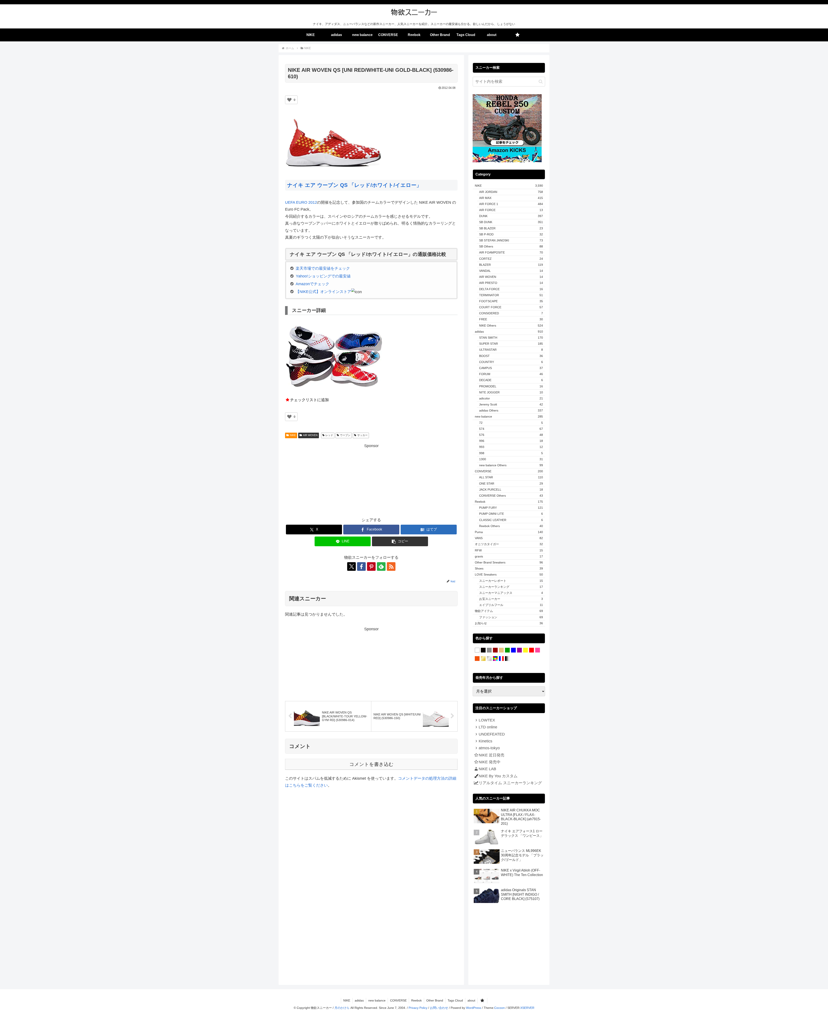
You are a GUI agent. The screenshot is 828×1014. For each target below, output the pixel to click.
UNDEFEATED (492, 734)
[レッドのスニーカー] (531, 650)
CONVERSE (398, 1000)
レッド (329, 435)
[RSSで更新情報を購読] (391, 566)
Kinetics (485, 741)
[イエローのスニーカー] (525, 650)
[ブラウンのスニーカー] (495, 650)
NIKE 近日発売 (491, 755)
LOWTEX (487, 720)
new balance (377, 1000)
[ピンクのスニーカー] (537, 650)
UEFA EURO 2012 (301, 202)
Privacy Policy (418, 1007)
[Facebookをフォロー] (361, 566)
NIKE (293, 435)
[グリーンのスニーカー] (507, 650)
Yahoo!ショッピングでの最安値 (323, 276)
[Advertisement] (371, 479)
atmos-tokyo (489, 748)
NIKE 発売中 (489, 762)
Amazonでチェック (312, 284)
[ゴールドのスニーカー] (483, 658)
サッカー (362, 435)
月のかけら (342, 1007)
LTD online (488, 727)
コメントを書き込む (371, 764)
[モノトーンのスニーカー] (507, 658)
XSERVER (527, 1007)
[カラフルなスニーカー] (495, 658)
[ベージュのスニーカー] (501, 650)
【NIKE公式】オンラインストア (323, 291)
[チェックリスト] (517, 34)
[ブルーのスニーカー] (513, 650)
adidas (359, 1000)
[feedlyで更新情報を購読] (381, 566)
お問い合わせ (439, 1007)
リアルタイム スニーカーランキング (510, 783)
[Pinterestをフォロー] (371, 566)
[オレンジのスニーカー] (477, 658)
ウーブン (345, 435)
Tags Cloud (455, 1000)
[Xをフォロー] (351, 566)
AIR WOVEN (310, 435)
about (471, 1000)
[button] (400, 541)
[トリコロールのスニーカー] (501, 658)
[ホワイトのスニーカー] (477, 650)
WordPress (473, 1007)
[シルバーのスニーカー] (489, 658)
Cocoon (499, 1007)
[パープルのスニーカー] (519, 650)
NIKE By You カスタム (498, 776)
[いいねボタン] (289, 100)
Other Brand (434, 1000)
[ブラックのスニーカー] (483, 650)
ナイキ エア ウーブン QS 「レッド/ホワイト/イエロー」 (354, 185)
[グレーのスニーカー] (489, 650)
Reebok (416, 1000)
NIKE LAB (487, 769)
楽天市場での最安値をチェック (323, 268)
